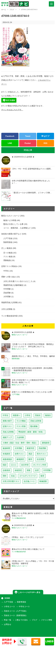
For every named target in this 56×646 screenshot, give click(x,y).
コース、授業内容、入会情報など (17, 228)
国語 (4, 465)
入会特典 (20, 437)
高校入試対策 (35, 421)
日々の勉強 (8, 253)
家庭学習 (30, 448)
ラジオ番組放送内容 (9, 316)
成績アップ (7, 437)
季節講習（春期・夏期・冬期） (31, 432)
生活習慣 (40, 459)
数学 (30, 459)
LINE (10, 143)
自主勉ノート (29, 481)
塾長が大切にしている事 (13, 224)
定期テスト (7, 426)
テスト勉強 (8, 257)
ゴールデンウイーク (27, 476)
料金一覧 (7, 620)
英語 (30, 454)
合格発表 (6, 470)
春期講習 (20, 459)
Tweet (27, 136)
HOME (7, 598)
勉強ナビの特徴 (9, 220)
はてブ (46, 136)
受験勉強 (7, 260)
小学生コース (9, 607)
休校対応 (18, 470)
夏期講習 (45, 443)
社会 (13, 476)
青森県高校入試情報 (9, 303)
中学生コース (24, 607)
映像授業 (43, 481)
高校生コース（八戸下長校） (16, 611)
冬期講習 (6, 454)
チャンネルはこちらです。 (12, 110)
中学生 (6, 271)
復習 (42, 476)
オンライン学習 (39, 465)
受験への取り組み (8, 277)
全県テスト (19, 454)
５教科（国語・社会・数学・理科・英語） (20, 443)
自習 (37, 470)
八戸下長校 (8, 238)
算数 (28, 470)
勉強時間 (6, 448)
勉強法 (48, 415)
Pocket (28, 143)
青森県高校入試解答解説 (13, 285)
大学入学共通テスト (11, 481)
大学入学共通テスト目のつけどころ (18, 281)
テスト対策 (21, 426)
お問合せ (7, 624)
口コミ (14, 465)
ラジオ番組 (21, 421)
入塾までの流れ (21, 620)
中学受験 (7, 289)
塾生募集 (34, 426)
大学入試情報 (6, 309)
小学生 (27, 415)
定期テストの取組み (9, 266)
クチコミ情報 (46, 620)
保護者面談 (7, 459)
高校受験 (7, 293)
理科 (4, 476)
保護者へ (16, 415)
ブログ (12, 9)
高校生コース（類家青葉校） (16, 615)
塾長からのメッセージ (10, 216)
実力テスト (41, 454)
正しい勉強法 (6, 248)
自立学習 (25, 465)
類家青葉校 (8, 242)
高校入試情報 (8, 432)
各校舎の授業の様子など (11, 234)
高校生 (38, 415)
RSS (45, 143)
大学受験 (7, 297)
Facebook (9, 136)
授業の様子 (7, 421)
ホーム (3, 9)
